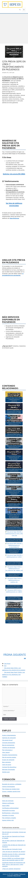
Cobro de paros (6, 764)
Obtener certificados (8, 803)
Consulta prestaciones (8, 742)
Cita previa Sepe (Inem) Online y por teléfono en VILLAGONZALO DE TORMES (13, 674)
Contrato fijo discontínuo (9, 767)
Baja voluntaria (6, 762)
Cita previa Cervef (7, 740)
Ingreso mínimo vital (8, 820)
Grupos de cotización (8, 759)
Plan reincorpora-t (7, 750)
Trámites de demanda (8, 747)
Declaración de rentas (8, 810)
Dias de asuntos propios (9, 757)
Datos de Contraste (7, 800)
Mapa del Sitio (17, 875)
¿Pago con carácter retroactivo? (11, 868)
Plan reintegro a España (9, 818)
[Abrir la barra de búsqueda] (20, 10)
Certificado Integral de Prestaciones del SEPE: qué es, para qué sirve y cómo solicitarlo (13, 864)
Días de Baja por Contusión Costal (12, 849)
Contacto (16, 874)
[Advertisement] (14, 29)
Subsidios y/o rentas (8, 815)
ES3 (5, 665)
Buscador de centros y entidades (11, 784)
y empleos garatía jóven (13, 791)
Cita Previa (7, 663)
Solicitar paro (6, 772)
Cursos (4, 791)
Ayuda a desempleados (9, 735)
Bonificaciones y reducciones (10, 813)
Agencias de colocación (9, 737)
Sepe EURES (5, 805)
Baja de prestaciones (8, 745)
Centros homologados (8, 786)
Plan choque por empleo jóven (11, 789)
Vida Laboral (6, 752)
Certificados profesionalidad (10, 808)
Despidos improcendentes (9, 755)
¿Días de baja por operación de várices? (13, 851)
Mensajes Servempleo (8, 769)
